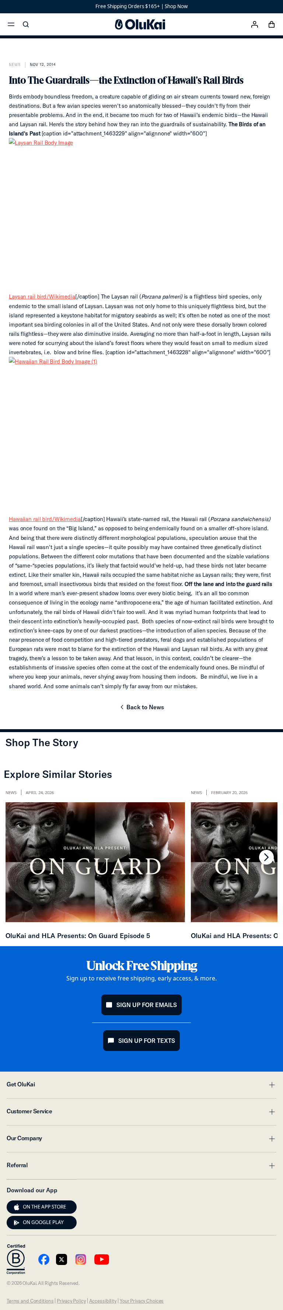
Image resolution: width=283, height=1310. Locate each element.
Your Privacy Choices (142, 1301)
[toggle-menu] (270, 1084)
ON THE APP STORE (44, 1206)
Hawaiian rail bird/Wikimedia (45, 519)
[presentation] (16, 1207)
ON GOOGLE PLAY (43, 1222)
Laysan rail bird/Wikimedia (42, 296)
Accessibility (102, 1301)
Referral (141, 1167)
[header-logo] (140, 24)
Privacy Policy (71, 1301)
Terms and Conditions (30, 1301)
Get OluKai (141, 1086)
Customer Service (141, 1113)
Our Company (141, 1140)
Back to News (141, 709)
